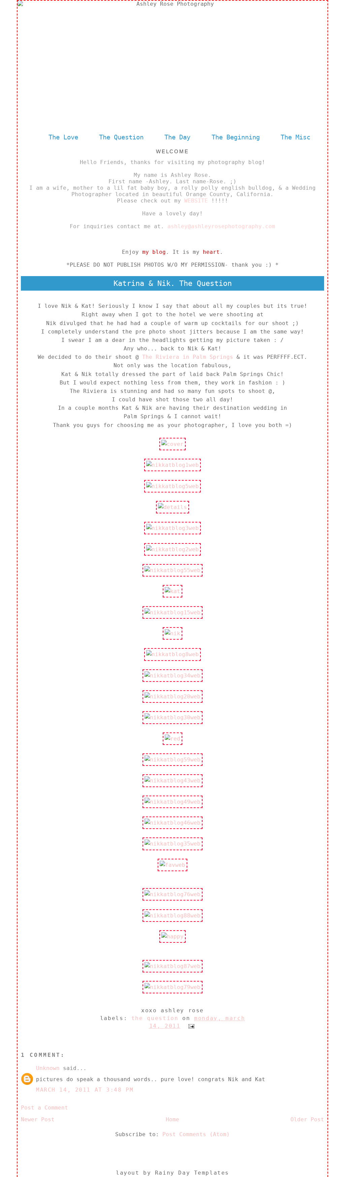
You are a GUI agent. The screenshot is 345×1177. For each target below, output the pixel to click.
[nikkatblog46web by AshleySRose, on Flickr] (172, 823)
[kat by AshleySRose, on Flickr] (172, 591)
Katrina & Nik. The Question (173, 283)
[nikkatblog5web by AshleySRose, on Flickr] (172, 486)
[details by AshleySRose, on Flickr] (172, 507)
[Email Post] (190, 1026)
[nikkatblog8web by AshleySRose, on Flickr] (172, 654)
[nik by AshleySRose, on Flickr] (172, 633)
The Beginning (236, 137)
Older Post (307, 1119)
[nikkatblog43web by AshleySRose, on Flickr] (172, 780)
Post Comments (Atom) (196, 1134)
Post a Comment (44, 1107)
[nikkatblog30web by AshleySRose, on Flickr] (172, 717)
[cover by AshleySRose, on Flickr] (172, 444)
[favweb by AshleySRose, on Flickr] (172, 865)
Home (172, 1119)
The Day (179, 137)
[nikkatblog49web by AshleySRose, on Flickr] (172, 802)
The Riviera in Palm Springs (187, 357)
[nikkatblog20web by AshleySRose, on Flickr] (172, 696)
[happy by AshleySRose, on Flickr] (172, 936)
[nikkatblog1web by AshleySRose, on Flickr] (172, 465)
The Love (63, 137)
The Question (121, 137)
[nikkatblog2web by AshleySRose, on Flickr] (172, 549)
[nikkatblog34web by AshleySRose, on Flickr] (172, 675)
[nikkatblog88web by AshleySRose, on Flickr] (172, 915)
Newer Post (38, 1119)
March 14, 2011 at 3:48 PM (84, 1090)
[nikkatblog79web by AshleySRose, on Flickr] (172, 987)
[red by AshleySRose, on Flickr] (172, 738)
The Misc (295, 137)
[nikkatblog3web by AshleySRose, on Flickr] (172, 528)
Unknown (48, 1068)
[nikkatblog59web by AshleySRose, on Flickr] (172, 759)
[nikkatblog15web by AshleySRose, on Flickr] (172, 612)
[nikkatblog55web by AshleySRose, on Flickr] (172, 570)
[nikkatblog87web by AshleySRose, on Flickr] (172, 966)
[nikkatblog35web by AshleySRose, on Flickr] (172, 843)
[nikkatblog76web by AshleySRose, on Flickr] (172, 894)
